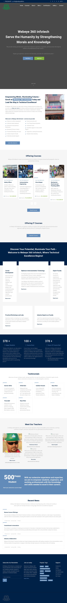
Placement (47, 571)
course (41, 566)
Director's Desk (43, 578)
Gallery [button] (55, 5)
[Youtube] (59, 1)
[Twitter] (53, 1)
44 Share (19, 533)
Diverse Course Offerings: (11, 512)
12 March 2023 (7, 547)
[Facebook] (50, 1)
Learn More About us (12, 142)
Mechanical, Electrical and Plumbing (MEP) (55, 184)
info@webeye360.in (19, 1)
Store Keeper (39, 182)
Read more (23, 289)
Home (21, 5)
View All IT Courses (33, 235)
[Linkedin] (57, 1)
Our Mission (58, 574)
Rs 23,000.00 (13, 196)
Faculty (41, 573)
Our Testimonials (59, 572)
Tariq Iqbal (7, 400)
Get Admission (43, 580)
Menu (39, 5)
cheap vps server (15, 108)
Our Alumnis (58, 570)
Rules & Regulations (44, 575)
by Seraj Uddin (13, 520)
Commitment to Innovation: (11, 525)
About (33, 5)
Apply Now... (27, 578)
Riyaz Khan (55, 385)
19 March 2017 (7, 533)
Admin (62, 1)
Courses (27, 5)
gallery (41, 571)
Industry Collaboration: (10, 538)
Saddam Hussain (40, 385)
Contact (61, 5)
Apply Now (39, 58)
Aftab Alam (23, 385)
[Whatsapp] (55, 1)
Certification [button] (46, 5)
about (46, 566)
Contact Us (58, 566)
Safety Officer (8, 182)
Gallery (57, 568)
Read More (28, 58)
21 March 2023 (7, 520)
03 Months (7, 196)
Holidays (50, 580)
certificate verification (44, 568)
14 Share (19, 520)
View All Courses (33, 210)
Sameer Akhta (8, 385)
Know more (8, 298)
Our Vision (58, 576)
